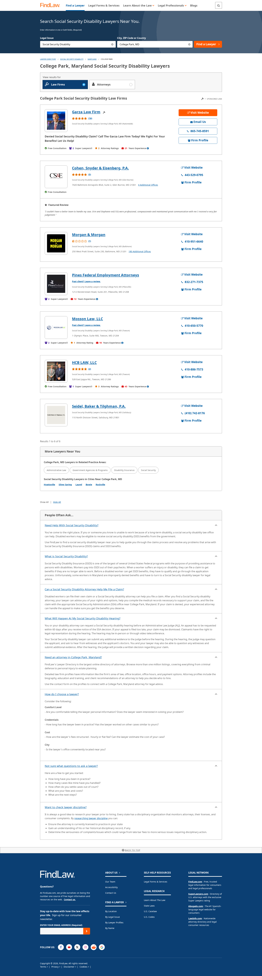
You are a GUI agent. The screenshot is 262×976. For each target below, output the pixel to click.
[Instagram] (85, 947)
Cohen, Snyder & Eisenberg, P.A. (100, 167)
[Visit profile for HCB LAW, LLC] (56, 371)
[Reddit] (94, 947)
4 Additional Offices (148, 184)
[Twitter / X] (77, 947)
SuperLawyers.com (198, 893)
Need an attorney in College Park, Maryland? (73, 657)
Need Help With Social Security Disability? (71, 525)
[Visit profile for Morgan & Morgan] (56, 243)
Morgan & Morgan (88, 234)
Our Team (110, 881)
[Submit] (86, 931)
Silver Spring (65, 484)
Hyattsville (49, 484)
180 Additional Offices (140, 251)
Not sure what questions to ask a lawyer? (71, 766)
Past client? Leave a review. (86, 281)
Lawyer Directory (48, 59)
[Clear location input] (189, 44)
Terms (43, 966)
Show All (44, 502)
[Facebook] (61, 947)
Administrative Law (56, 470)
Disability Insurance (124, 470)
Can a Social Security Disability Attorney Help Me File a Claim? (84, 589)
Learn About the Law (154, 900)
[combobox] (78, 44)
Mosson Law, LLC (87, 318)
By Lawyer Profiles (114, 922)
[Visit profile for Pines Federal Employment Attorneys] (56, 284)
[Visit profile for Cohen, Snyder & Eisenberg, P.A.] (56, 177)
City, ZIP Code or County (131, 38)
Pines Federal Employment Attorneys (105, 274)
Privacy (55, 966)
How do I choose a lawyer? (62, 694)
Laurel (79, 484)
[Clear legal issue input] (112, 44)
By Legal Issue (112, 916)
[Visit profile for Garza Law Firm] (56, 120)
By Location (111, 911)
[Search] (218, 5)
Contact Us (110, 892)
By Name (109, 928)
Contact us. (70, 899)
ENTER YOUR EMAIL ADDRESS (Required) (61, 925)
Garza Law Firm (86, 111)
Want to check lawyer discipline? (66, 807)
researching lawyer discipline (91, 818)
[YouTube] (69, 947)
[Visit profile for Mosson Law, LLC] (56, 327)
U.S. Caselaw (150, 911)
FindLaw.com (195, 881)
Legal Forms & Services (155, 881)
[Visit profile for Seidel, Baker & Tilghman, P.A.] (56, 415)
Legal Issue (47, 38)
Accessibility (111, 887)
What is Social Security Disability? (66, 556)
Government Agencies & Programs (90, 470)
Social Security (148, 470)
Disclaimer (69, 966)
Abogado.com (195, 906)
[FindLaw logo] (51, 5)
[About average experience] (148, 148)
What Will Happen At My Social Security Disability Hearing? (82, 618)
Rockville (100, 484)
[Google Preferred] (102, 947)
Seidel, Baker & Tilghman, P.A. (99, 406)
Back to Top (132, 850)
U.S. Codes (149, 916)
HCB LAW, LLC (84, 362)
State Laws (149, 905)
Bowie (89, 484)
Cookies (84, 966)
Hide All (57, 502)
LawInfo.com (195, 918)
